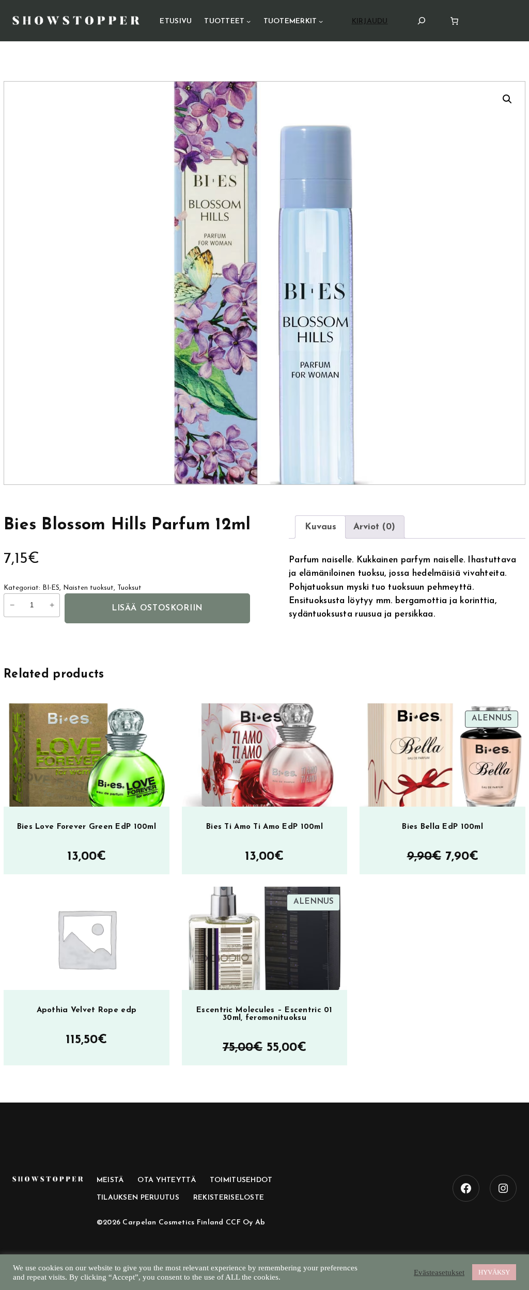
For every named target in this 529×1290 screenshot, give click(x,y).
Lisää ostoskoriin (157, 608)
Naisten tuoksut (88, 588)
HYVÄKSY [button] (494, 1272)
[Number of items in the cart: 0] (454, 21)
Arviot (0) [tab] (374, 527)
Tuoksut (129, 588)
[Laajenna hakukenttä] (421, 20)
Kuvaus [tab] (320, 527)
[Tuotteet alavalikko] (248, 21)
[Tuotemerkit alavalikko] (321, 21)
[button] (507, 99)
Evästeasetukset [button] (439, 1272)
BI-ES (50, 588)
